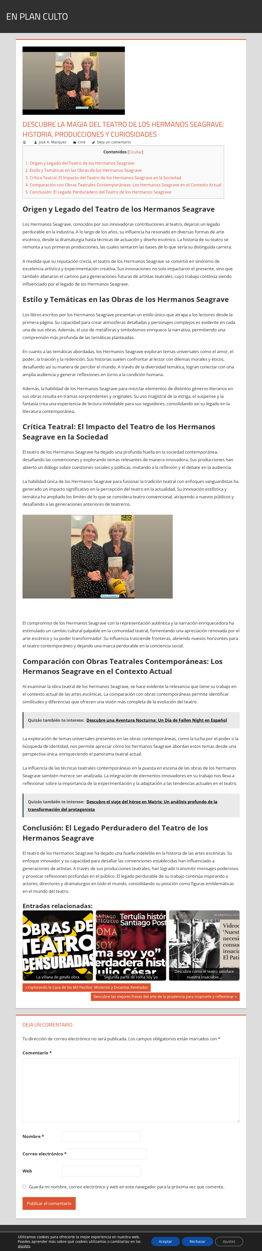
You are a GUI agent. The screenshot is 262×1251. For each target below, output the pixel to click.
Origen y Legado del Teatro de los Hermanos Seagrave (79, 163)
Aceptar (165, 1241)
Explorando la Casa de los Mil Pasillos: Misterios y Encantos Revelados (88, 988)
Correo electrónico (45, 1154)
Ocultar (135, 151)
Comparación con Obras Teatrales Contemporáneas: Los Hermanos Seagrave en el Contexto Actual (123, 185)
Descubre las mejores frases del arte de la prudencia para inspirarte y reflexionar (163, 997)
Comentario (37, 1053)
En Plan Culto (37, 16)
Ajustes (229, 1241)
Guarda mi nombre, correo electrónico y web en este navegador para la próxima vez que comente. (126, 1187)
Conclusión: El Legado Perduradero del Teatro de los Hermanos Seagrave (98, 192)
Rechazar (197, 1241)
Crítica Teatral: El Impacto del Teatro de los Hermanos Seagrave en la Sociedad (103, 178)
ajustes (24, 1246)
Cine (81, 142)
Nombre (33, 1136)
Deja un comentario (114, 142)
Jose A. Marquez (53, 142)
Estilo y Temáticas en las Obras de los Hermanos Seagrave (83, 170)
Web (27, 1171)
